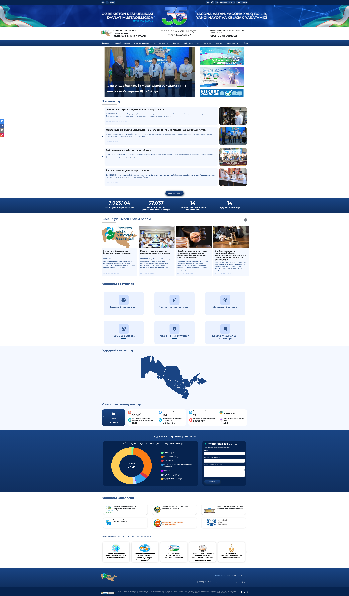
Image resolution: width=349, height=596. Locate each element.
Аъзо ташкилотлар (141, 43)
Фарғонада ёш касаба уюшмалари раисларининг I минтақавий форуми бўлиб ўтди (156, 130)
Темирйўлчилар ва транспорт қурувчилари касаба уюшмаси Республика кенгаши (227, 555)
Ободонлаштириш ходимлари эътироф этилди (135, 109)
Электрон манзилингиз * (213, 464)
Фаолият (176, 43)
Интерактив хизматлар (159, 43)
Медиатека (207, 43)
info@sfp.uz (218, 582)
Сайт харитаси (233, 576)
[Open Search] (245, 43)
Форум (244, 576)
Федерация (106, 43)
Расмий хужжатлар (122, 43)
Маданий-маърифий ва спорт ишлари (117, 121)
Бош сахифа (220, 576)
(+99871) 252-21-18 (204, 582)
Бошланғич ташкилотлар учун (227, 43)
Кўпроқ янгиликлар (174, 193)
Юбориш (212, 481)
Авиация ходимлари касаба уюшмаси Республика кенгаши (119, 554)
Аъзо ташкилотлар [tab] (111, 536)
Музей (197, 43)
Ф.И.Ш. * (206, 450)
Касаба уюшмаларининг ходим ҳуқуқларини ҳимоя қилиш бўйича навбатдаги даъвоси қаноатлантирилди (192, 254)
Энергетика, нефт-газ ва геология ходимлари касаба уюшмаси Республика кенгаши (192, 555)
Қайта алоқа (188, 43)
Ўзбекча (243, 2)
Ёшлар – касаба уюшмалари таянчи (127, 170)
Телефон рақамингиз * (212, 457)
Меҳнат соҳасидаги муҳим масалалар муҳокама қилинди (155, 252)
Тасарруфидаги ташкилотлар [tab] (137, 536)
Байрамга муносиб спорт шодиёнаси (128, 150)
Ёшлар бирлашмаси (112, 141)
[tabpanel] (174, 552)
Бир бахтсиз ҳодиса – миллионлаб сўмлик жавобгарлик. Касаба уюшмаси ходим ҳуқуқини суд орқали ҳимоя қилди (230, 255)
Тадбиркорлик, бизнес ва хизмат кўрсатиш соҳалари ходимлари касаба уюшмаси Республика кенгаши (155, 556)
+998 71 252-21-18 (228, 2)
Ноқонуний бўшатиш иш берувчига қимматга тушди (117, 252)
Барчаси (240, 220)
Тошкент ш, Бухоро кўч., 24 (236, 582)
